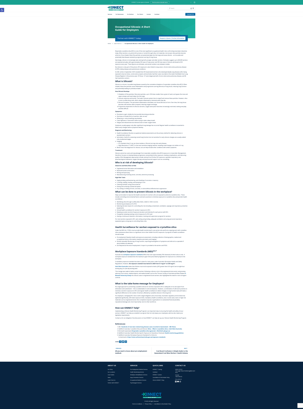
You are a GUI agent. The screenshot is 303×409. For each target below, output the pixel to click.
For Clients (140, 14)
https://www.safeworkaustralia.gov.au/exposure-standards (146, 337)
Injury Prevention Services (136, 377)
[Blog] (191, 8)
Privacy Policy (148, 404)
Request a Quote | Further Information (172, 38)
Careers (149, 14)
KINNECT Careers (157, 374)
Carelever (156, 14)
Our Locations (111, 372)
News (109, 377)
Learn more (173, 2)
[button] (2, 10)
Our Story (110, 369)
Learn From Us (118, 43)
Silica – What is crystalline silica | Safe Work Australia (165, 329)
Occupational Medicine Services (138, 380)
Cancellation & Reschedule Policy (161, 377)
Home (109, 43)
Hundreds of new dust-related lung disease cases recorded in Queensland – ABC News (148, 327)
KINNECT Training (157, 369)
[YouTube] (178, 381)
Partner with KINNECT (113, 383)
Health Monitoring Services (137, 372)
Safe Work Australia (121, 266)
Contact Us (190, 14)
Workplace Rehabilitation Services (138, 374)
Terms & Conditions (137, 404)
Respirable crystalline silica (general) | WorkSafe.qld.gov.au (151, 331)
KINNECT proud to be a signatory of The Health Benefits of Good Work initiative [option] (150, 2)
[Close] (194, 2)
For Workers (130, 14)
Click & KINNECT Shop (158, 380)
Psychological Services (136, 383)
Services (110, 14)
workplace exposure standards (133, 254)
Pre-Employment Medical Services (139, 369)
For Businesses (120, 14)
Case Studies (111, 374)
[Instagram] (180, 381)
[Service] (193, 8)
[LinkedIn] (176, 381)
